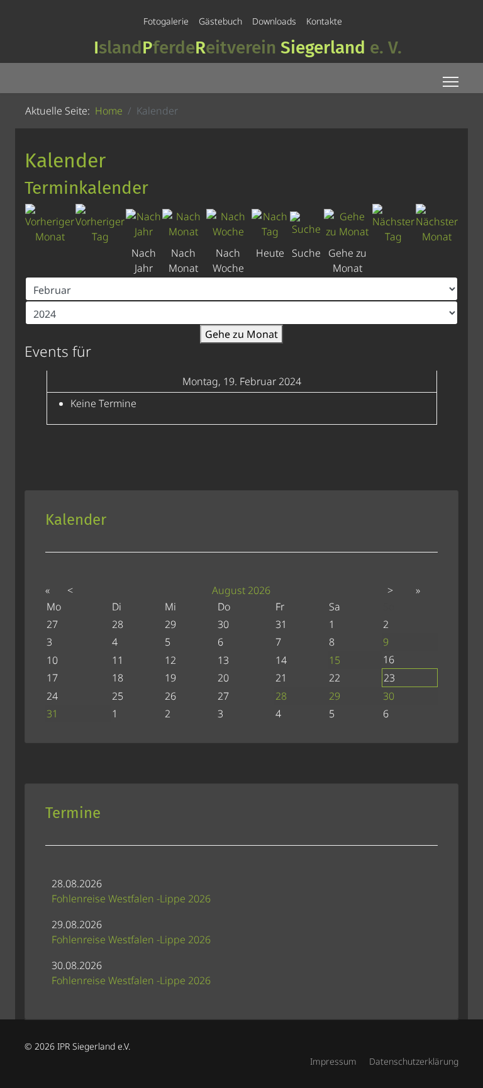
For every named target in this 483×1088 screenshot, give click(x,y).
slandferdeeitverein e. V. (248, 47)
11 (117, 660)
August (228, 590)
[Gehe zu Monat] (347, 224)
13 (223, 660)
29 (334, 696)
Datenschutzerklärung (413, 1061)
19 (170, 678)
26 (170, 696)
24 (52, 696)
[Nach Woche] (228, 224)
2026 (259, 590)
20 (223, 678)
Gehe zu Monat (241, 334)
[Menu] (450, 82)
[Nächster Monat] (437, 224)
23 (389, 678)
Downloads (274, 21)
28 (281, 696)
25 (117, 696)
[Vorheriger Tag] (100, 224)
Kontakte (324, 21)
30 (388, 696)
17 (52, 678)
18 (117, 678)
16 (388, 659)
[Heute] (270, 224)
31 (52, 714)
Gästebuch (220, 21)
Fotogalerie (166, 21)
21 (281, 678)
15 (334, 660)
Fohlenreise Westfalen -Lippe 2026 (131, 899)
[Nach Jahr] (143, 224)
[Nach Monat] (183, 224)
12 (170, 660)
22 (334, 678)
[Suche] (306, 224)
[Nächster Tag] (393, 224)
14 (281, 660)
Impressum (333, 1061)
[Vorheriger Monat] (49, 224)
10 (52, 660)
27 (223, 696)
